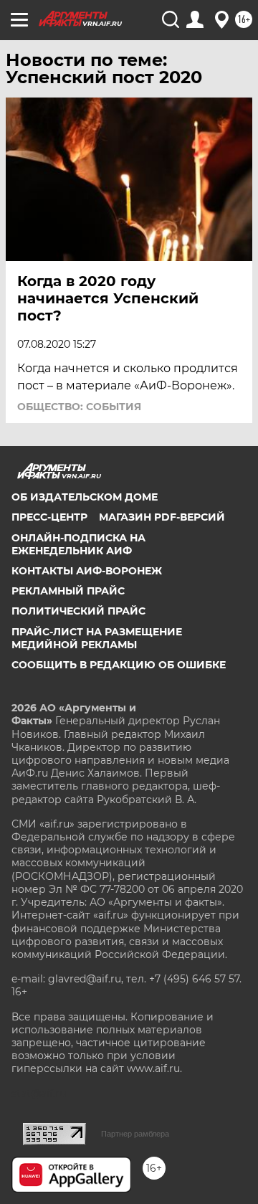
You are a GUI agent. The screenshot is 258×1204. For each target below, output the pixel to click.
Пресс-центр (49, 517)
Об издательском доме (84, 496)
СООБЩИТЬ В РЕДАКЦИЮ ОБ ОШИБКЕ (118, 664)
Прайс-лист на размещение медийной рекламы (96, 638)
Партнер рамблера (135, 1133)
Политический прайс (78, 611)
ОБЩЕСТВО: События (79, 407)
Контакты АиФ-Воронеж (86, 570)
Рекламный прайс (68, 590)
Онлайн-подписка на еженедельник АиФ (78, 544)
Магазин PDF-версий (162, 517)
